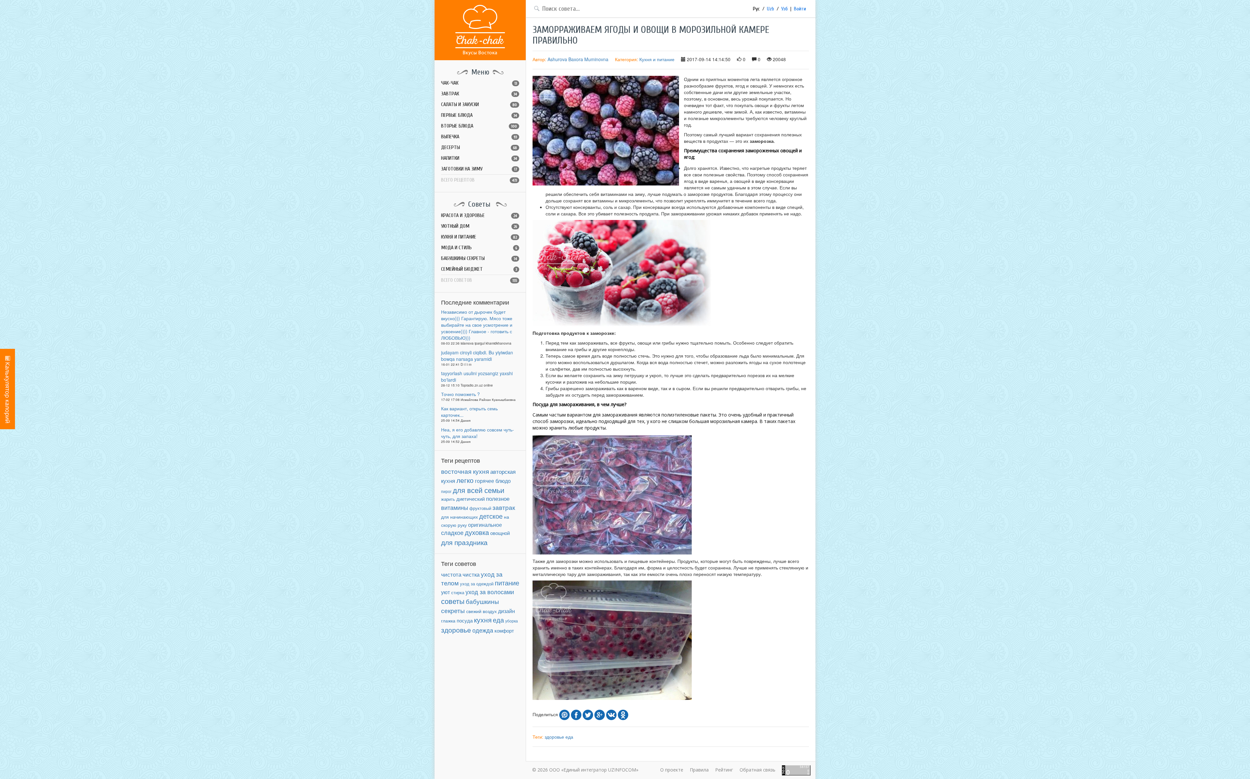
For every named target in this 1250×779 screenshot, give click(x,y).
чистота (451, 574)
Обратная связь (757, 770)
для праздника (464, 542)
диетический (470, 498)
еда (498, 619)
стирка (457, 592)
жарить (448, 499)
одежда (482, 630)
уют (445, 591)
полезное (497, 498)
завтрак (504, 507)
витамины (454, 507)
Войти (800, 9)
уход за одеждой (476, 584)
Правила (699, 770)
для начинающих (459, 516)
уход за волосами (489, 591)
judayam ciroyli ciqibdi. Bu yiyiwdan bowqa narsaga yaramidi (477, 355)
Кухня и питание (656, 59)
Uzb (770, 9)
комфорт (504, 630)
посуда (465, 620)
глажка (448, 621)
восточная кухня (465, 471)
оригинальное (485, 524)
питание (507, 582)
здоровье (456, 630)
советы (453, 601)
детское (491, 516)
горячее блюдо (493, 481)
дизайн (506, 611)
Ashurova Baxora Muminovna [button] (578, 59)
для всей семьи (478, 490)
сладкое (452, 532)
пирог (446, 491)
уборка (511, 620)
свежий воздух (481, 611)
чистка (471, 574)
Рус (756, 9)
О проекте (671, 770)
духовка (477, 532)
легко (465, 480)
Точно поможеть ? (460, 394)
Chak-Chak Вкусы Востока (480, 30)
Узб (784, 9)
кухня (483, 619)
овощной (500, 532)
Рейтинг (724, 770)
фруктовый (480, 508)
